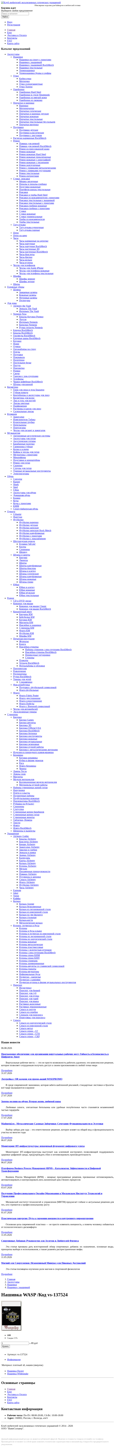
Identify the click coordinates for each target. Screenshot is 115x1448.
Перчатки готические (30, 111)
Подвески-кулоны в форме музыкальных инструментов (47, 982)
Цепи (16, 233)
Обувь (10, 476)
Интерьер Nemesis (28, 322)
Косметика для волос (24, 398)
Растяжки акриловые (30, 1004)
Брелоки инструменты (30, 736)
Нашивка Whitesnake (17, 1373)
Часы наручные (27, 243)
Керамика (18, 755)
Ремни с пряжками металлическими (37, 168)
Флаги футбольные (29, 690)
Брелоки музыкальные (30, 741)
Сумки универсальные (30, 216)
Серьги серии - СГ (28, 1031)
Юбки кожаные (27, 590)
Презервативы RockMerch (26, 801)
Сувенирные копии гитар (26, 814)
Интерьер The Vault (29, 311)
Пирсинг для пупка (29, 996)
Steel (15, 487)
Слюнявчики (25, 682)
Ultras (16, 490)
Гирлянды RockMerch (24, 335)
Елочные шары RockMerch (26, 338)
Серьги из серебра (28, 1012)
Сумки (22, 211)
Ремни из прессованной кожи (34, 149)
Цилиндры (24, 300)
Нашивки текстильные (31, 67)
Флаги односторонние (30, 701)
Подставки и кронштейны (26, 460)
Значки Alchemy (27, 855)
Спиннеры (18, 806)
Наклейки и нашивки (30, 625)
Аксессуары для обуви (24, 492)
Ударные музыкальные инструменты (32, 471)
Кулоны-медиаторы (29, 971)
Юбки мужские (27, 592)
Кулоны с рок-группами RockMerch (37, 952)
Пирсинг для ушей (28, 998)
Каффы (17, 898)
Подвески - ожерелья (30, 977)
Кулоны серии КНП (29, 958)
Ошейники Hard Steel (30, 92)
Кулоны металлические (31, 944)
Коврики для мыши (23, 603)
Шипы (16, 284)
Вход (9, 22)
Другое (23, 319)
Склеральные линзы (23, 411)
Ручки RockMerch (22, 676)
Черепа (22, 768)
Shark (16, 484)
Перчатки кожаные (29, 116)
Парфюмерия (20, 406)
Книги (22, 644)
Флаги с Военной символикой (34, 706)
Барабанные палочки (24, 444)
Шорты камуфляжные (30, 565)
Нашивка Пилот (15, 1371)
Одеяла (17, 346)
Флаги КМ (24, 630)
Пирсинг (17, 985)
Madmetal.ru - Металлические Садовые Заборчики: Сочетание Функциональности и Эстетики (52, 1123)
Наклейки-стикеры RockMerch (40, 652)
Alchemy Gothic (21, 836)
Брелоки (17, 717)
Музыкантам (13, 433)
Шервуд (23, 552)
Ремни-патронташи (29, 176)
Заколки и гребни (28, 849)
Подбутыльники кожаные (26, 798)
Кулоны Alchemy (27, 866)
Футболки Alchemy (29, 885)
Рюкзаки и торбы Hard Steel (33, 195)
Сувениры (12, 714)
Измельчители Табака (24, 419)
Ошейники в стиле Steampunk (34, 95)
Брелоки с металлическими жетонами (38, 749)
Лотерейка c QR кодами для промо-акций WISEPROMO (31, 1079)
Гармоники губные (23, 446)
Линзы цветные (21, 403)
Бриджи (23, 557)
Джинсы (23, 560)
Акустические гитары (24, 441)
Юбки (16, 584)
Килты (22, 546)
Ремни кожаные (27, 151)
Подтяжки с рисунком (30, 135)
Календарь (24, 858)
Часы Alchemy (26, 887)
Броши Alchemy (27, 844)
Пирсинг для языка (29, 1001)
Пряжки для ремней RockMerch (35, 146)
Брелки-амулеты (27, 722)
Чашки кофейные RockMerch (28, 381)
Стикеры (29, 657)
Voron (16, 895)
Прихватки (19, 368)
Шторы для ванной (23, 384)
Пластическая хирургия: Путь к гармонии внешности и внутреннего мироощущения (47, 1218)
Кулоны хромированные (31, 963)
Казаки (16, 498)
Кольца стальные (28, 917)
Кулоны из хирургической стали (35, 939)
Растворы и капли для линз (27, 408)
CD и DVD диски (22, 601)
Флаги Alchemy (27, 882)
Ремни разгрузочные (29, 165)
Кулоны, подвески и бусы (26, 925)
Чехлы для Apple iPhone (31, 268)
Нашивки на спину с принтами (35, 59)
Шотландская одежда (24, 541)
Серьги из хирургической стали (35, 1023)
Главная (11, 30)
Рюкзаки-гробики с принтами (34, 208)
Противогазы (20, 668)
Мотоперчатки (26, 108)
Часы (15, 238)
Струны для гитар (22, 468)
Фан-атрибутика (21, 684)
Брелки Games (26, 720)
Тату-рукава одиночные (31, 227)
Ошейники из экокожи (30, 100)
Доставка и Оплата (17, 35)
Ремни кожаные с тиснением (34, 162)
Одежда (11, 511)
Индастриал (25, 987)
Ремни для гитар (21, 463)
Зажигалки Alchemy (29, 847)
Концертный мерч (22, 611)
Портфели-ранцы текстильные (34, 189)
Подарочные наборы (23, 795)
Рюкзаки (23, 192)
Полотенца (18, 360)
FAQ (9, 40)
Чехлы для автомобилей (25, 709)
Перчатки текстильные (31, 119)
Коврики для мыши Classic (32, 606)
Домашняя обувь (21, 495)
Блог (9, 32)
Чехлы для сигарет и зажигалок (29, 430)
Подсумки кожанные (30, 187)
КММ (16, 506)
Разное (10, 598)
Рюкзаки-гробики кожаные (33, 205)
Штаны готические (29, 573)
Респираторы (20, 674)
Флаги (16, 693)
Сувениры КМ (26, 628)
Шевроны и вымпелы (24, 831)
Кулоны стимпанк (28, 960)
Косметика (12, 387)
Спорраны (24, 549)
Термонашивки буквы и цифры (35, 73)
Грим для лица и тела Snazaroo (28, 389)
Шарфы (17, 276)
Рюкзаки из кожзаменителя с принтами (39, 197)
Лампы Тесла (20, 771)
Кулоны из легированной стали (35, 936)
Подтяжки (18, 127)
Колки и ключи (21, 449)
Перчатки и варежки (23, 103)
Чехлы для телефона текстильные (36, 273)
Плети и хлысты (21, 793)
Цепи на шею (20, 235)
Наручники (19, 790)
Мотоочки (24, 81)
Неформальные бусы (29, 974)
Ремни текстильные (29, 173)
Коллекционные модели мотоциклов (38, 782)
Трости (16, 822)
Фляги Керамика (27, 766)
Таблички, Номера (22, 820)
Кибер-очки (25, 78)
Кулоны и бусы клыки (30, 931)
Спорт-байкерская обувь (25, 509)
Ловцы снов (19, 774)
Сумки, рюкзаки (21, 178)
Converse (17, 479)
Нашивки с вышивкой (30, 62)
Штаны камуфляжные (30, 576)
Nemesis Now (20, 314)
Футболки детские (28, 525)
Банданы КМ (25, 614)
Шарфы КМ (25, 636)
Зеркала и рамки (27, 852)
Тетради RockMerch (29, 663)
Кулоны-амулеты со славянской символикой (41, 966)
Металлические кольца (31, 923)
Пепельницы (19, 425)
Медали (23, 868)
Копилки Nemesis (28, 325)
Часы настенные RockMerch (33, 251)
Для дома (12, 303)
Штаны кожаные (27, 579)
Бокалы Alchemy (27, 839)
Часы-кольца (25, 260)
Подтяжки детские (28, 130)
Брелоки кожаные (28, 739)
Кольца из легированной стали (35, 909)
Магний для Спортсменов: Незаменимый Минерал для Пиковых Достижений (43, 1263)
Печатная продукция (23, 638)
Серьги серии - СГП (29, 1033)
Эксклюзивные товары (25, 711)
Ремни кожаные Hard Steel (32, 154)
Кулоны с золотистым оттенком (35, 950)
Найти (5, 17)
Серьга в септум (27, 1009)
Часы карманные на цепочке (33, 241)
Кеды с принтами (22, 503)
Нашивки (18, 57)
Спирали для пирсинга (31, 1015)
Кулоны (23, 928)
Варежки (23, 105)
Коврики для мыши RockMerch (35, 609)
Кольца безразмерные (30, 906)
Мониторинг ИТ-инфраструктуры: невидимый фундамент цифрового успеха (43, 1146)
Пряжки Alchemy (28, 874)
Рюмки (16, 371)
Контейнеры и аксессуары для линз (31, 395)
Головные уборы (15, 287)
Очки (16, 76)
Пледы (16, 352)
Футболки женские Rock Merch (35, 530)
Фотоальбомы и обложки (32, 665)
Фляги (16, 825)
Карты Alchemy (27, 860)
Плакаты (23, 660)
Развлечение (19, 671)
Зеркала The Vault (28, 308)
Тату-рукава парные (29, 230)
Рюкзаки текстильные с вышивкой (37, 200)
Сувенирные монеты (24, 817)
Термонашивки (27, 70)
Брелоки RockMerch (29, 730)
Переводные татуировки (37, 655)
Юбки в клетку (27, 587)
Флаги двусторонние (29, 698)
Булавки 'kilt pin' (27, 544)
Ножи (16, 343)
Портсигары (19, 427)
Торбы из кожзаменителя (32, 219)
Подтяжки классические (31, 132)
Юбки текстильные (29, 595)
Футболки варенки (28, 522)
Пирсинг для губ (27, 993)
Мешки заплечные (28, 181)
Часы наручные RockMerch (33, 246)
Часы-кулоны (26, 262)
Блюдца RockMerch (23, 330)
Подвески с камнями (29, 979)
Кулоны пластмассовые (31, 947)
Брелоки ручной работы (31, 747)
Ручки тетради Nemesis (31, 327)
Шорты (23, 563)
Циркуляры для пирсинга (32, 1017)
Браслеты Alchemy (28, 841)
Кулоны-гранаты (27, 969)
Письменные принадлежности (34, 871)
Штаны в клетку (27, 571)
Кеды (16, 500)
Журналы (24, 641)
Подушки (18, 354)
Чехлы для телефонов (24, 265)
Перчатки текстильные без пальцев (37, 122)
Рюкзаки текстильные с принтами (36, 203)
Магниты (18, 776)
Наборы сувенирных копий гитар (30, 787)
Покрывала (19, 357)
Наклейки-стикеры (29, 647)
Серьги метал (26, 1028)
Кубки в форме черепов (31, 760)
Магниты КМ (26, 622)
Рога (21, 763)
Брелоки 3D (25, 725)
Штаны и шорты (21, 555)
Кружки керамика (28, 757)
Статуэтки (18, 809)
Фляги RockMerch (22, 828)
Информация (14, 1359)
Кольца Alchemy (27, 863)
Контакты (12, 38)
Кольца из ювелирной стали (33, 912)
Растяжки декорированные (33, 1006)
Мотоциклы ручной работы (33, 785)
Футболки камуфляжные (31, 533)
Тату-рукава (19, 224)
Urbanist (17, 514)
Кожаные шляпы (27, 295)
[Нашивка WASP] (11, 1330)
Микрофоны (19, 457)
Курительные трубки (24, 422)
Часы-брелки (25, 257)
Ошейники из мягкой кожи (33, 97)
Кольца (17, 901)
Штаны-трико (26, 582)
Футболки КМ (26, 633)
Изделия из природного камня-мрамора (33, 752)
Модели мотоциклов (23, 779)
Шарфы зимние (27, 279)
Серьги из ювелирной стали (33, 1025)
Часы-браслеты (27, 254)
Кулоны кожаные (28, 941)
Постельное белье (22, 362)
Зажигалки (18, 417)
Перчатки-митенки (29, 124)
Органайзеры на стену (24, 349)
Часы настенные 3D (29, 249)
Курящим (12, 414)
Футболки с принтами (30, 536)
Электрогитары (21, 473)
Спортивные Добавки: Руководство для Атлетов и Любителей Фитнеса (40, 1240)
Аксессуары (13, 54)
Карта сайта (13, 43)
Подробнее (6, 1070)
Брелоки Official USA (30, 728)
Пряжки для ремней (29, 143)
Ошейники (18, 89)
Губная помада (20, 392)
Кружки (17, 341)
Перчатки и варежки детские (34, 113)
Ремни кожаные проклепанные (35, 157)
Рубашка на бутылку (23, 803)
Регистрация (13, 24)
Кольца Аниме (26, 904)
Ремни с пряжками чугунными (35, 170)
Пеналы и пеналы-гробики (33, 184)
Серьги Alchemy (27, 879)
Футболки (18, 519)
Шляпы (17, 289)
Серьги (17, 1020)
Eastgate (17, 890)
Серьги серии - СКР (29, 1036)
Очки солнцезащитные (31, 84)
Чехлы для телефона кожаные (34, 270)
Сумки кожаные (27, 214)
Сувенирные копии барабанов (28, 812)
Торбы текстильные (29, 222)
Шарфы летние (27, 281)
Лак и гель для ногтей (24, 400)
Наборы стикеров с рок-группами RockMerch (48, 649)
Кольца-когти (26, 920)
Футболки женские (29, 527)
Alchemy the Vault (22, 306)
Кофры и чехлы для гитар (26, 452)
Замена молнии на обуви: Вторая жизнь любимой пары (31, 1101)
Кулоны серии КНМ (29, 955)
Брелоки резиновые (29, 744)
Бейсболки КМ (26, 617)
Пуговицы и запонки (30, 877)
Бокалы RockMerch (23, 333)
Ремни (16, 141)
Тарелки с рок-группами (25, 376)
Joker (15, 893)
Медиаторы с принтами (25, 454)
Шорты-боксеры (27, 568)
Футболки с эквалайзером (32, 538)
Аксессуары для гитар (24, 438)
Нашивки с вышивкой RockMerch (36, 65)
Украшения (13, 833)
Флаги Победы (26, 703)
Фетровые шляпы (28, 297)
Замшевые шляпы (28, 292)
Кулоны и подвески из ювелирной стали (40, 933)
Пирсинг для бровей (29, 990)
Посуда (17, 365)
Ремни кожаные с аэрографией (35, 159)
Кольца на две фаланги (31, 914)
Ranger (16, 481)
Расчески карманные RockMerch (29, 138)
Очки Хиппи (25, 86)
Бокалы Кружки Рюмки (31, 316)
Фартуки (17, 517)
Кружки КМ (25, 619)
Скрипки (17, 465)
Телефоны (18, 379)
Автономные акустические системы (31, 435)
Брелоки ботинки (28, 733)
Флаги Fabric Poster (29, 695)
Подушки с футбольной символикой (37, 687)
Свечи (16, 373)
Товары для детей (22, 679)
